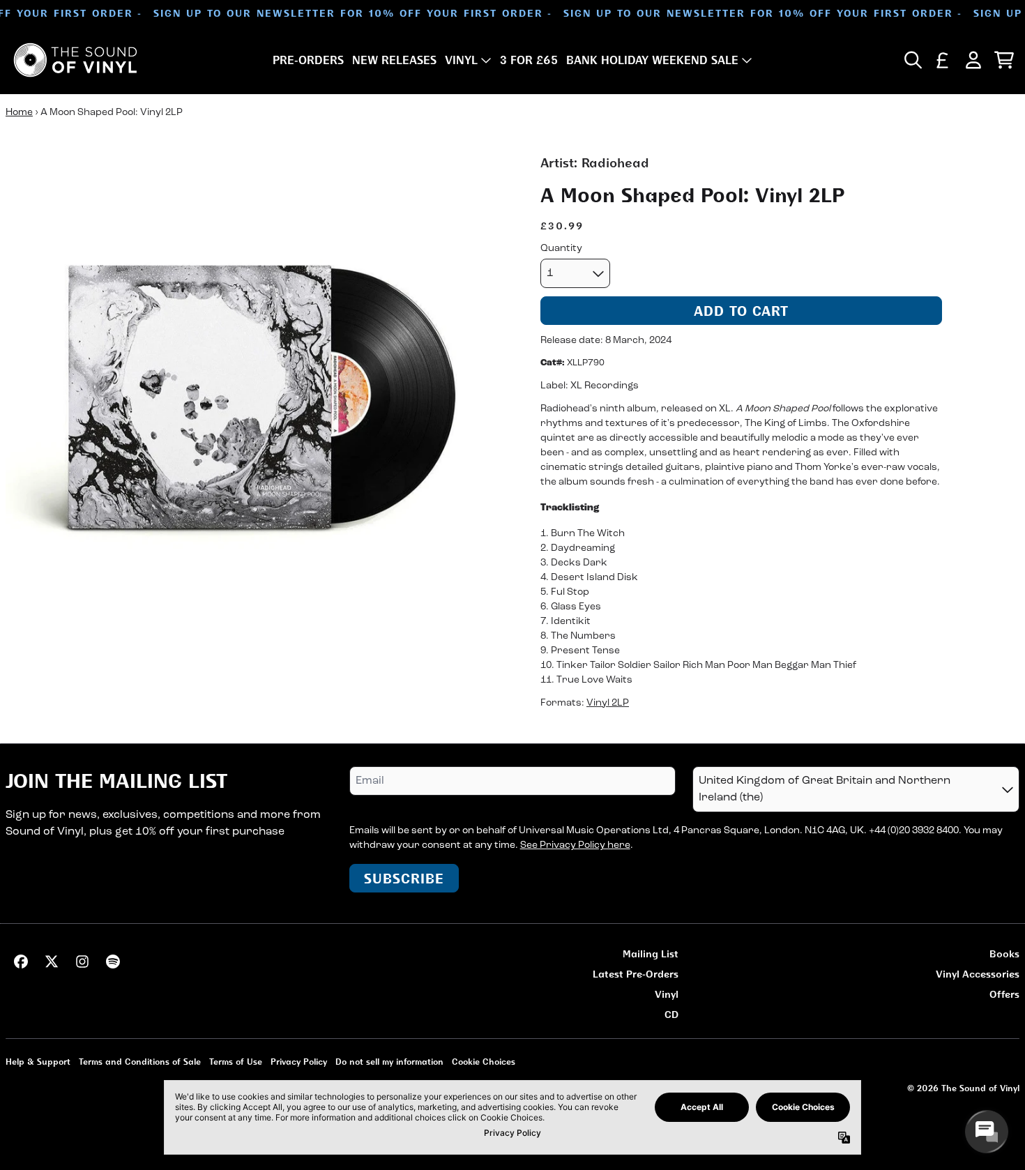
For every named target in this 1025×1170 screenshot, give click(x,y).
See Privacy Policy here (575, 845)
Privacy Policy (299, 1061)
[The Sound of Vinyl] (75, 60)
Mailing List (650, 953)
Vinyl (666, 994)
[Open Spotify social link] (113, 961)
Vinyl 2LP (607, 702)
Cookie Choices (483, 1061)
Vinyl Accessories (977, 974)
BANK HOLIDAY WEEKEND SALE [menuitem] (652, 60)
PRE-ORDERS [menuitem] (308, 60)
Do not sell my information (389, 1061)
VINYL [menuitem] (461, 60)
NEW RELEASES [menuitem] (394, 60)
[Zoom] (259, 406)
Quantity (561, 248)
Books (1004, 953)
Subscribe (404, 878)
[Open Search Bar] (912, 60)
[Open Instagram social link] (82, 961)
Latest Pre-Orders (635, 974)
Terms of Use (235, 1061)
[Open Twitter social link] (51, 961)
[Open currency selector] (942, 60)
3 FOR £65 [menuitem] (529, 60)
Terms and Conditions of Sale (140, 1061)
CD (671, 1014)
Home (19, 112)
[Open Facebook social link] (21, 961)
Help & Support (38, 1061)
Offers (1004, 994)
